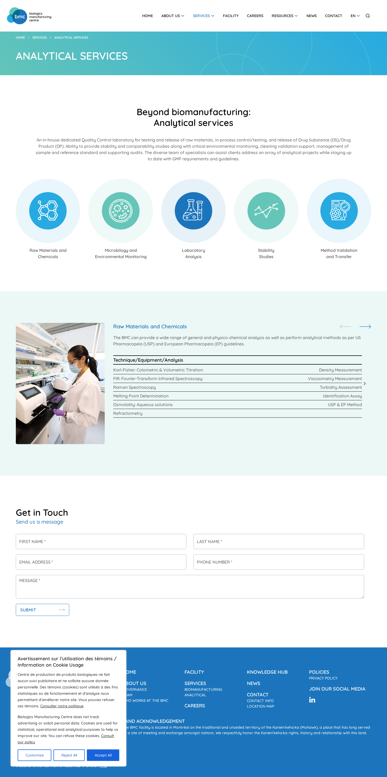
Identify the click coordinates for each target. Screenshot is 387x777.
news (253, 683)
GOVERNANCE (134, 689)
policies (319, 672)
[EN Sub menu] (358, 16)
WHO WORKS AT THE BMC (145, 700)
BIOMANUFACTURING (203, 689)
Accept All (103, 755)
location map (260, 706)
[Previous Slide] (345, 327)
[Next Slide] (365, 327)
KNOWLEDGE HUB (267, 672)
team (127, 695)
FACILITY (194, 672)
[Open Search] (367, 15)
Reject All (69, 755)
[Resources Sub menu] (296, 16)
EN (353, 15)
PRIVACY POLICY (323, 678)
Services (201, 15)
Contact (333, 15)
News (311, 15)
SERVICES (195, 683)
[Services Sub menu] (213, 16)
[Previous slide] (22, 383)
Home (147, 15)
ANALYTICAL (195, 695)
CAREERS (195, 706)
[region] (68, 708)
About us (170, 15)
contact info (260, 700)
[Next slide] (364, 383)
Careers (255, 15)
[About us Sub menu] (183, 16)
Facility (231, 15)
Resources (282, 15)
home (129, 672)
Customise (35, 755)
